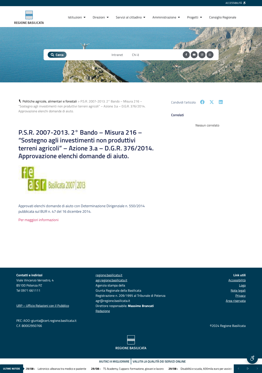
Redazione (103, 310)
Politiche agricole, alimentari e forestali (50, 101)
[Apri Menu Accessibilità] (252, 358)
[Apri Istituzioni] (84, 17)
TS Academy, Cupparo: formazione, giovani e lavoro (127, 368)
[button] (20, 101)
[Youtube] (194, 54)
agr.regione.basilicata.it (111, 280)
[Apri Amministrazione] (179, 17)
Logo (242, 285)
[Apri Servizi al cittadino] (144, 17)
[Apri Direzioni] (107, 17)
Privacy (240, 295)
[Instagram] (202, 54)
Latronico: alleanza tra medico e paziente (56, 368)
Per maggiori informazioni (38, 220)
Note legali (238, 290)
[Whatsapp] (210, 54)
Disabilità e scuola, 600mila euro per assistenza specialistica (210, 368)
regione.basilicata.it (109, 275)
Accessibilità (237, 280)
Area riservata (236, 300)
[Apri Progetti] (201, 17)
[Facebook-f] (186, 54)
